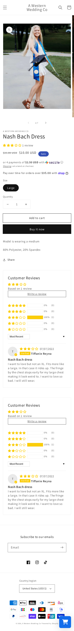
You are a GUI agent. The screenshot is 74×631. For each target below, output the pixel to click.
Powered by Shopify (50, 623)
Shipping (7, 166)
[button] (5, 7)
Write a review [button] (36, 294)
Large (11, 188)
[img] (29, 349)
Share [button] (11, 259)
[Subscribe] (61, 547)
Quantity (8, 196)
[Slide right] (45, 122)
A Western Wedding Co (31, 623)
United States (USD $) (34, 588)
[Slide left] (28, 122)
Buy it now (37, 229)
